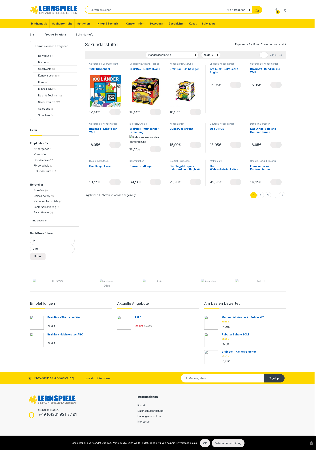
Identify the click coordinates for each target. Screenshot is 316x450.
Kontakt (142, 405)
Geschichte (176, 23)
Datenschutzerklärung (150, 410)
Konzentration (135, 23)
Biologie (133, 123)
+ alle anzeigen (38, 220)
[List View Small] (105, 55)
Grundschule (41, 160)
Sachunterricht (62, 23)
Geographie (95, 63)
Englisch (214, 63)
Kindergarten (41, 148)
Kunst (193, 23)
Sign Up (274, 378)
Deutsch (214, 123)
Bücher (44, 62)
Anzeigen (115, 112)
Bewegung (156, 23)
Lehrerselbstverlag (45, 206)
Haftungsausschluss (149, 416)
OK (205, 443)
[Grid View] (90, 55)
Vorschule (40, 154)
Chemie (143, 123)
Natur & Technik (107, 23)
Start (32, 34)
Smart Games (41, 212)
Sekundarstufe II (43, 171)
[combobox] (155, 10)
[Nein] (311, 443)
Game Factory (42, 195)
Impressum (144, 421)
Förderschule (41, 165)
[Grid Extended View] (95, 55)
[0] (276, 9)
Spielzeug (208, 23)
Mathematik (39, 23)
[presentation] (285, 284)
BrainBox (39, 190)
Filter (37, 256)
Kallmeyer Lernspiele (46, 201)
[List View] (100, 55)
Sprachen (83, 23)
